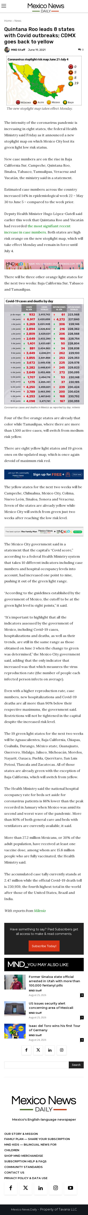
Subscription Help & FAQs (25, 1161)
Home (8, 21)
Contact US (14, 1172)
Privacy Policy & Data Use (25, 1178)
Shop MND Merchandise (23, 1155)
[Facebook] (26, 1050)
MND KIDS (12, 1144)
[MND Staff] (7, 49)
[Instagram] (61, 1050)
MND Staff (18, 49)
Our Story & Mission (21, 1133)
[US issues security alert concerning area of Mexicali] (15, 1008)
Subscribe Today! (44, 946)
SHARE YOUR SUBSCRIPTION (48, 1139)
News (18, 21)
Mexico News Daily (24, 1209)
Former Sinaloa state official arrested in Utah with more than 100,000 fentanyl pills (54, 981)
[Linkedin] (50, 1050)
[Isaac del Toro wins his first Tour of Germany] (15, 1031)
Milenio (39, 910)
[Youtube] (70, 1188)
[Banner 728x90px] (44, 264)
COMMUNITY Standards (23, 1167)
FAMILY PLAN (14, 1139)
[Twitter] (38, 1050)
